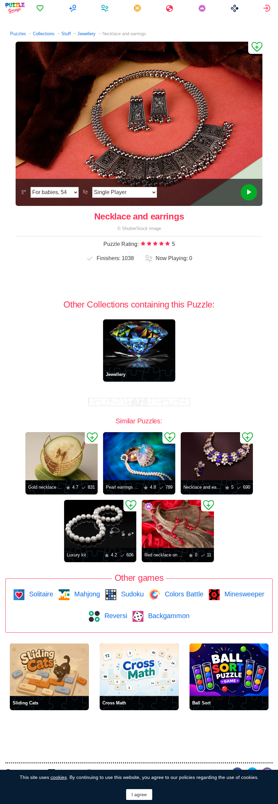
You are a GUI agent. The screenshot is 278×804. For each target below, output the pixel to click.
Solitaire (40, 594)
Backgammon (168, 615)
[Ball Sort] (229, 669)
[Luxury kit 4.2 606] (100, 524)
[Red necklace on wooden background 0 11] (178, 524)
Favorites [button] (41, 8)
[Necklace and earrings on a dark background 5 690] (217, 456)
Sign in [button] (268, 8)
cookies (59, 777)
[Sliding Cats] (49, 669)
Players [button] (106, 8)
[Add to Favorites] (255, 48)
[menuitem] (41, 8)
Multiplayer (73, 8)
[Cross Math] (139, 669)
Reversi (114, 615)
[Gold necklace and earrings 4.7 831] (61, 456)
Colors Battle (183, 594)
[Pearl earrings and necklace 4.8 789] (139, 456)
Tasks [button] (138, 8)
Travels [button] (170, 8)
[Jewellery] (139, 343)
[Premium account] (203, 8)
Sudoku (131, 594)
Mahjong (86, 594)
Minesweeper (243, 594)
